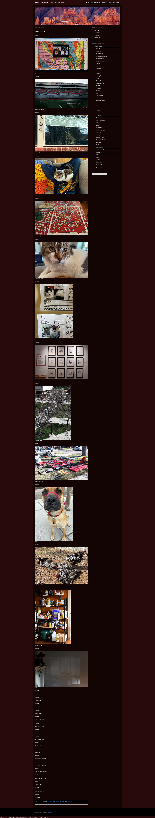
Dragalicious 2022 (100, 83)
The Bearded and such (101, 56)
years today (99, 167)
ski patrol (98, 142)
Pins (97, 122)
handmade (99, 88)
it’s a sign (98, 98)
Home (87, 2)
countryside (99, 76)
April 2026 (97, 37)
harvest (98, 90)
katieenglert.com (41, 2)
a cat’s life (98, 51)
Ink (97, 93)
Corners (98, 73)
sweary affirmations (101, 149)
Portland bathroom (100, 130)
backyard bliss (99, 53)
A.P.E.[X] (98, 48)
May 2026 (97, 35)
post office (98, 132)
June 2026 (97, 32)
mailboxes (98, 110)
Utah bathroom (100, 162)
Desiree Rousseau (100, 81)
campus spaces (100, 61)
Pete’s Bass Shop (100, 120)
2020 (49, 801)
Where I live (99, 164)
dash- (97, 78)
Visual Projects (115, 2)
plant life (98, 125)
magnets (98, 108)
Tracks (97, 157)
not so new (99, 115)
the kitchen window (101, 103)
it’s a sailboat (99, 95)
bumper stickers (100, 58)
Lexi (97, 105)
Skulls (97, 145)
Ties (97, 154)
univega (98, 159)
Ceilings (98, 63)
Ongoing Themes (99, 46)
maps (97, 113)
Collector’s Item (100, 71)
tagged (98, 152)
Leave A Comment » (69, 801)
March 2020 (40, 31)
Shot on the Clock (100, 140)
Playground (99, 127)
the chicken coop (100, 66)
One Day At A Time (106, 2)
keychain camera (100, 100)
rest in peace (99, 135)
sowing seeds (99, 147)
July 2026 (97, 30)
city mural (98, 68)
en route (98, 85)
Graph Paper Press (48, 812)
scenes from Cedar (100, 137)
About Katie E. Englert (95, 2)
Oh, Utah (98, 117)
